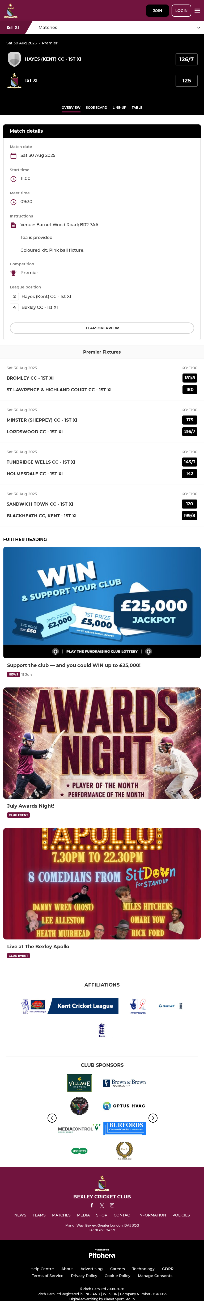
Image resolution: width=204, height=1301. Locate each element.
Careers (117, 1268)
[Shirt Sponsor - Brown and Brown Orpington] (124, 1084)
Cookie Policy (117, 1275)
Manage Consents (155, 1275)
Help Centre (42, 1268)
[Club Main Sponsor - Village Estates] (79, 1084)
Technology (143, 1268)
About (67, 1268)
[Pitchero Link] (102, 1256)
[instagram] (112, 1206)
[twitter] (102, 1206)
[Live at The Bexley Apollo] (102, 883)
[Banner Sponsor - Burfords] (124, 1129)
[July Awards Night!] (102, 743)
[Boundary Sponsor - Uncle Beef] (79, 1107)
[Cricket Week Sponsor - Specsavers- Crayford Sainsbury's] (79, 1152)
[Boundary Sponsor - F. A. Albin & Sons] (124, 1152)
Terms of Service (47, 1275)
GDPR (167, 1268)
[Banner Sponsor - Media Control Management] (79, 1129)
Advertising (91, 1268)
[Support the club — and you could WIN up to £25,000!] (102, 602)
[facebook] (92, 1206)
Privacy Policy (84, 1275)
